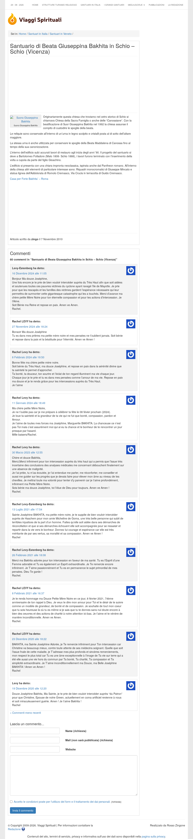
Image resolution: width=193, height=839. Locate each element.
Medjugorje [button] (135, 4)
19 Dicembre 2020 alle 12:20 (29, 688)
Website (70, 749)
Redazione (14, 829)
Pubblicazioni (156, 4)
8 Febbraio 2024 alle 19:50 (28, 357)
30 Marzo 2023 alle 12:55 (27, 452)
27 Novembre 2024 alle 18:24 (29, 326)
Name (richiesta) (75, 731)
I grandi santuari (114, 4)
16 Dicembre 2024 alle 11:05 (29, 273)
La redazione (175, 4)
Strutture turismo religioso (59, 4)
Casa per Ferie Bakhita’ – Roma (29, 179)
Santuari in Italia (90, 4)
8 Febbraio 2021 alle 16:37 (28, 593)
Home (35, 4)
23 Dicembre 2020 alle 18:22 (29, 639)
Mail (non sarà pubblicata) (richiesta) (89, 740)
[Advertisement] (73, 84)
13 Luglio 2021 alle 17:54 (27, 509)
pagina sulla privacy (153, 836)
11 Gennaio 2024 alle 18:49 (28, 403)
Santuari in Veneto (61, 34)
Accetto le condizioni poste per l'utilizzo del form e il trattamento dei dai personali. (62, 801)
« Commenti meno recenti (25, 712)
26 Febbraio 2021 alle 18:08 (29, 555)
